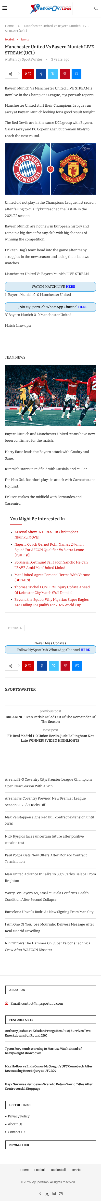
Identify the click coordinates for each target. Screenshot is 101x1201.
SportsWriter (20, 689)
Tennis (76, 1170)
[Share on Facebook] (41, 74)
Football (15, 628)
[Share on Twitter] (53, 74)
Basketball (58, 1170)
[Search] (96, 9)
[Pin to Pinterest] (65, 74)
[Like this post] (29, 74)
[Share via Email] (76, 74)
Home (9, 26)
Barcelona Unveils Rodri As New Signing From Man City (49, 912)
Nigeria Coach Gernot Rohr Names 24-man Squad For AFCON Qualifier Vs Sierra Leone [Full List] (49, 550)
